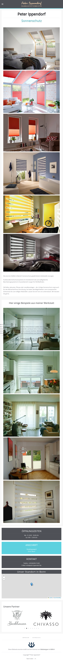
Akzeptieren (5, 335)
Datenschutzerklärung (27, 338)
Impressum (39, 338)
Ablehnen (16, 335)
